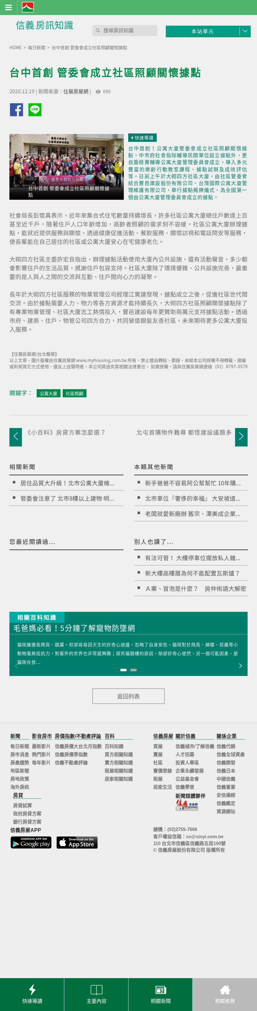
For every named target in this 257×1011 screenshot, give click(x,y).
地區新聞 (19, 770)
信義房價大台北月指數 (78, 746)
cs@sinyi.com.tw (204, 836)
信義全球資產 (231, 754)
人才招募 (185, 754)
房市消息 (19, 754)
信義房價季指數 (71, 754)
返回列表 (128, 696)
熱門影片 (41, 754)
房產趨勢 (19, 762)
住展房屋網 (75, 91)
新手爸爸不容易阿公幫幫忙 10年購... (193, 482)
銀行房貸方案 (27, 821)
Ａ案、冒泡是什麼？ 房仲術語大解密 (195, 588)
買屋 (158, 746)
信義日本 (226, 770)
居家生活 (162, 787)
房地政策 (19, 778)
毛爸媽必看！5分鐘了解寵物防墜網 (74, 628)
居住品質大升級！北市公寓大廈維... (67, 482)
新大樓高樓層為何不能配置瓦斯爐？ (192, 573)
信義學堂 (185, 787)
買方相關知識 (119, 754)
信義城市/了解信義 (195, 746)
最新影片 (41, 746)
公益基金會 (187, 778)
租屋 (158, 778)
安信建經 (226, 795)
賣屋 (158, 754)
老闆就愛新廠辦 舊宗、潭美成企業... (192, 513)
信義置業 (226, 787)
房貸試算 (22, 805)
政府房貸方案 (27, 813)
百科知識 (114, 746)
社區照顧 (74, 393)
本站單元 (202, 31)
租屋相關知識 (119, 770)
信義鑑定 (226, 803)
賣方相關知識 (119, 762)
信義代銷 (226, 746)
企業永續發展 (190, 770)
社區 (158, 762)
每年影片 (41, 762)
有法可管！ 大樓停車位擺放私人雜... (192, 557)
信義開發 (226, 762)
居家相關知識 (119, 778)
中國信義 (226, 778)
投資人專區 (187, 762)
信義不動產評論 (71, 762)
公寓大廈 (48, 393)
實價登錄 (162, 770)
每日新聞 (19, 746)
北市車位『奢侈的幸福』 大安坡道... (192, 498)
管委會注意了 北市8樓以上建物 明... (67, 498)
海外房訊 (19, 787)
